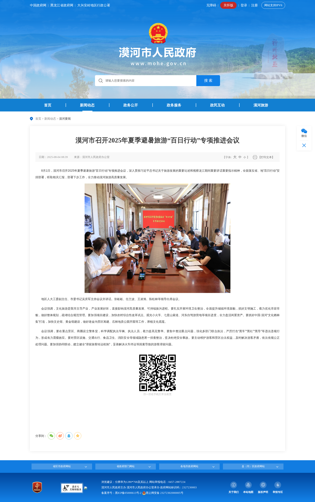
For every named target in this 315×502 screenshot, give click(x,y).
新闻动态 (50, 118)
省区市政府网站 (62, 466)
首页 (38, 118)
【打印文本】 (266, 157)
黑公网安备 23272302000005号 (164, 492)
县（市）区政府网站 (253, 466)
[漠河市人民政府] (157, 44)
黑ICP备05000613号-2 (128, 492)
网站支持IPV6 (273, 5)
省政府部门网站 (126, 466)
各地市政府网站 (189, 466)
